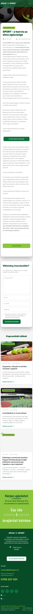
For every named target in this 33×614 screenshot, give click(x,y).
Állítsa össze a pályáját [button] (16, 139)
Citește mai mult (8, 382)
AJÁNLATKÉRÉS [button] (16, 245)
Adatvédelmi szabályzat (8, 610)
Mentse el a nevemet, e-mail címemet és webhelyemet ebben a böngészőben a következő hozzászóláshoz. (15, 315)
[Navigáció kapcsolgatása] (30, 3)
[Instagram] (12, 591)
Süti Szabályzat (27, 608)
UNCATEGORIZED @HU (9, 27)
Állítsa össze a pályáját (16, 558)
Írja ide (16, 510)
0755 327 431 (9, 579)
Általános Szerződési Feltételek (10, 608)
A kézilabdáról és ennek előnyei (14, 413)
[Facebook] (2, 591)
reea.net (29, 610)
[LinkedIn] (16, 591)
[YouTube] (7, 591)
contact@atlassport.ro (10, 570)
